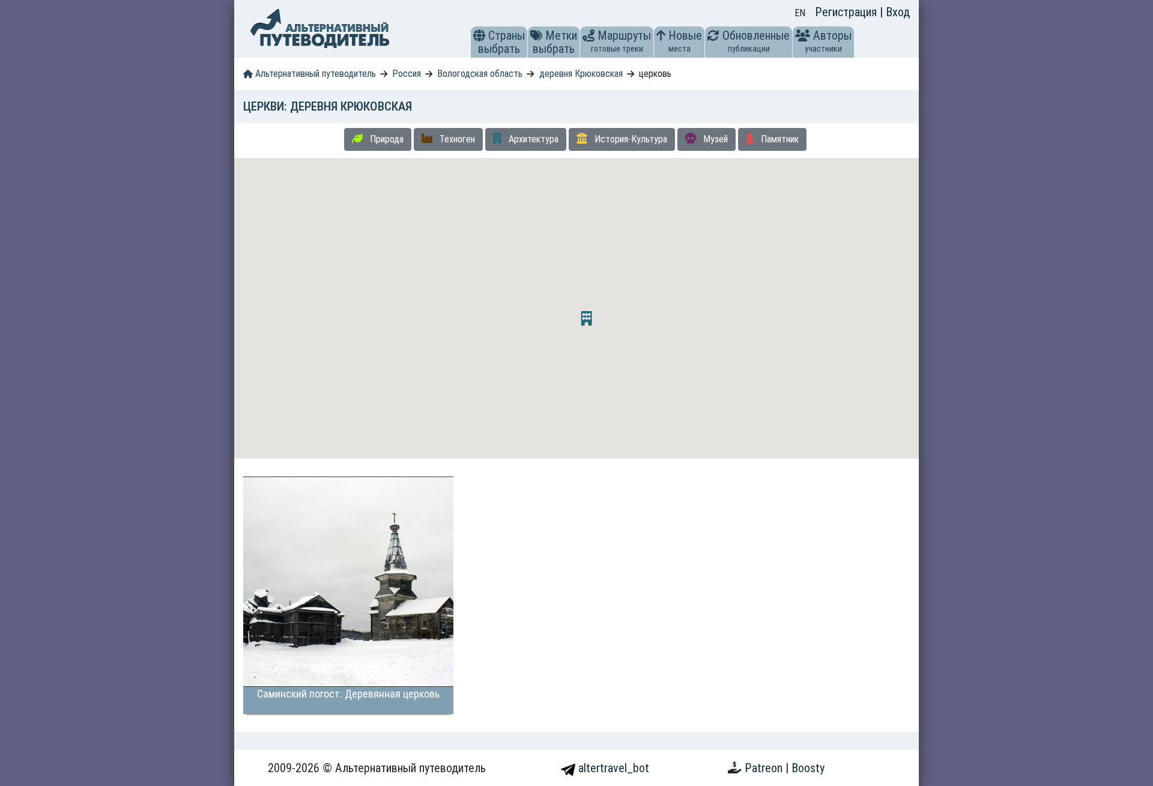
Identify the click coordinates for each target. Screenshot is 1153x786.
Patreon (765, 768)
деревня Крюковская (581, 73)
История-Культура (629, 139)
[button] (479, 35)
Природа (386, 139)
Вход (898, 12)
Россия (406, 73)
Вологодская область (479, 73)
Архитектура (532, 139)
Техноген (456, 139)
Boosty (808, 768)
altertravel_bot (612, 768)
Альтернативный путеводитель (314, 73)
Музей (714, 139)
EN (799, 13)
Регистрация (847, 12)
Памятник (778, 139)
